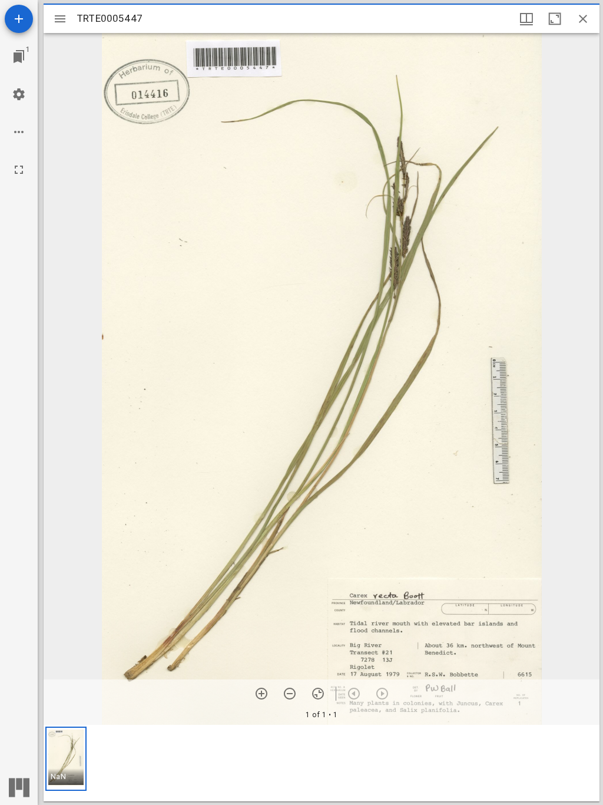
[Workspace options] (19, 132)
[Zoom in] (261, 693)
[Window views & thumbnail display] (526, 19)
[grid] (321, 763)
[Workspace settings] (19, 94)
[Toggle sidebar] (60, 19)
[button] (66, 759)
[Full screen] (19, 170)
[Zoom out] (290, 693)
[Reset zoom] (318, 693)
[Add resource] (19, 19)
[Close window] (583, 19)
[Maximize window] (555, 19)
